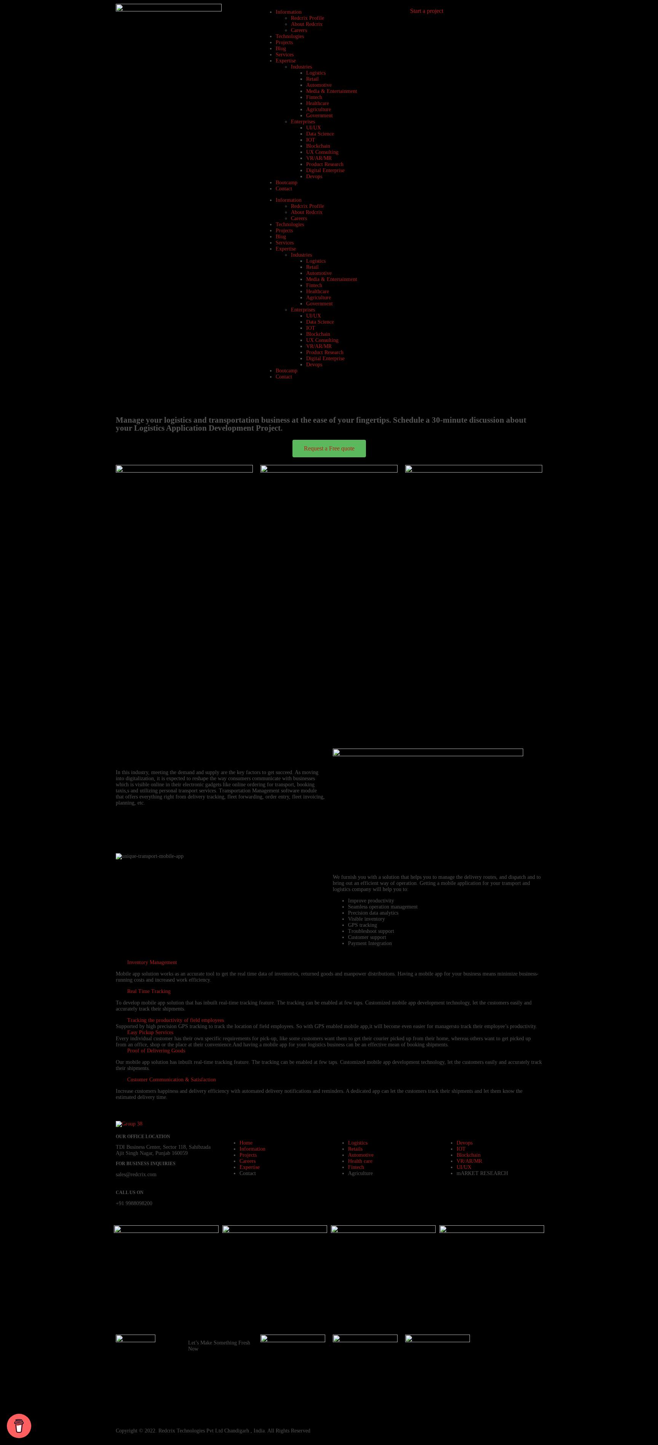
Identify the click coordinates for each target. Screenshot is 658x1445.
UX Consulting (322, 152)
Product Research (324, 164)
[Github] (487, 1364)
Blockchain (318, 146)
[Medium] (487, 1405)
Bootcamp (286, 182)
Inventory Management (152, 962)
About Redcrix (307, 24)
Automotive (319, 85)
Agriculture (318, 109)
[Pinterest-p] (507, 1364)
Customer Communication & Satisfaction (171, 1080)
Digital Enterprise (325, 170)
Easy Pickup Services (150, 1032)
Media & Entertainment (331, 91)
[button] (329, 963)
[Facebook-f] (487, 1344)
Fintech (314, 97)
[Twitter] (528, 1385)
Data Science (320, 134)
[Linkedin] (528, 1364)
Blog (281, 48)
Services (285, 54)
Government (319, 115)
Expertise (286, 61)
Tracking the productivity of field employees (175, 1020)
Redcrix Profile (307, 18)
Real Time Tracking (149, 991)
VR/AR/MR (319, 158)
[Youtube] (528, 1344)
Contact (284, 189)
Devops (314, 176)
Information (289, 12)
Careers (299, 30)
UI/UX (313, 128)
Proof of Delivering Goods (156, 1051)
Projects (284, 42)
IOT (310, 140)
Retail (312, 79)
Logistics (316, 73)
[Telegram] (487, 1385)
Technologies (290, 36)
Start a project (426, 11)
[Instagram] (507, 1344)
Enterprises (303, 122)
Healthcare (317, 103)
